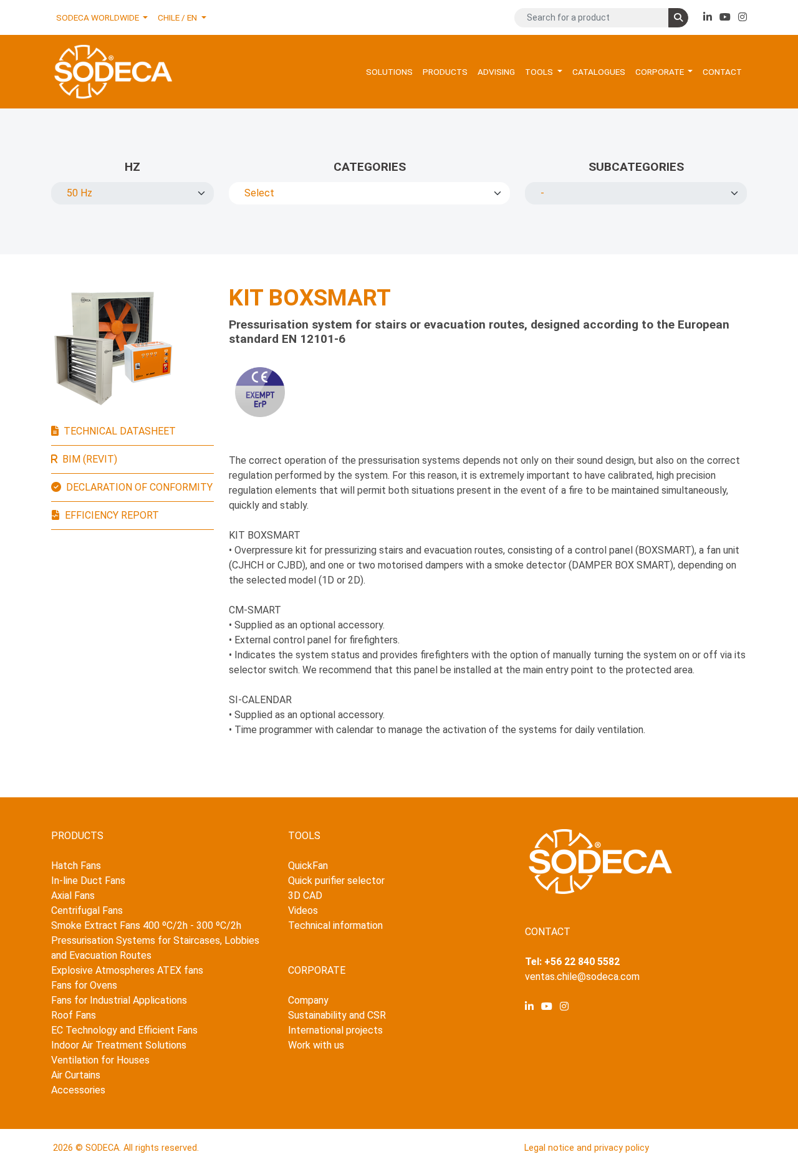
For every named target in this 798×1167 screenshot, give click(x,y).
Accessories (78, 1090)
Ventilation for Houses (100, 1060)
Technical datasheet (120, 431)
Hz (132, 167)
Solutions (389, 72)
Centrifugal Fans (87, 910)
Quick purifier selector (336, 880)
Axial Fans (73, 895)
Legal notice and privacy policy (586, 1148)
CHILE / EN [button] (178, 17)
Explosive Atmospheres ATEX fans (127, 970)
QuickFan (308, 866)
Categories (370, 167)
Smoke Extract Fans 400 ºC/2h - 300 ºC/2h (146, 925)
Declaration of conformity (139, 487)
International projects (335, 1030)
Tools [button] (540, 72)
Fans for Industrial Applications (119, 1000)
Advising (496, 72)
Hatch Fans (76, 866)
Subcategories (636, 167)
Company (308, 1000)
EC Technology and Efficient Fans (124, 1030)
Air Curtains (75, 1075)
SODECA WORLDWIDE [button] (98, 17)
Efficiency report (112, 515)
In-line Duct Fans (88, 880)
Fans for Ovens (84, 985)
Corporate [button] (660, 72)
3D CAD (305, 895)
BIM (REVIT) (89, 459)
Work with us (316, 1045)
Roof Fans (73, 1015)
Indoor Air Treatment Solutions (118, 1045)
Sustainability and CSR (337, 1015)
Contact (722, 72)
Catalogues (598, 72)
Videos (303, 910)
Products (445, 72)
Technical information (335, 925)
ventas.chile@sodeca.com (582, 976)
